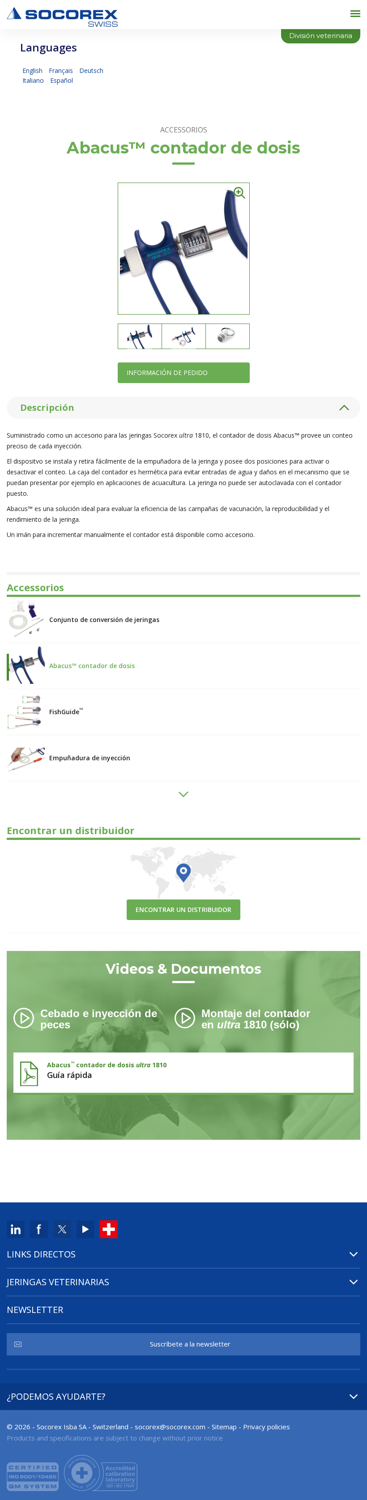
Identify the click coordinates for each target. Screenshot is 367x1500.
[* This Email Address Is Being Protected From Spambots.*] (170, 1426)
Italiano (34, 80)
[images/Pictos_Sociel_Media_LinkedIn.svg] (16, 1228)
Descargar (183, 1070)
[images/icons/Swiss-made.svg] (109, 1228)
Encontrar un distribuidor (183, 909)
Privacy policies (266, 1426)
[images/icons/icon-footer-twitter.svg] (62, 1228)
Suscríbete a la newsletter (190, 1343)
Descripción (47, 407)
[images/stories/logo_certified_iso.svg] (72, 1471)
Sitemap (224, 1426)
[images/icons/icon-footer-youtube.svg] (85, 1228)
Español (61, 80)
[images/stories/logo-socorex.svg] (62, 16)
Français (62, 70)
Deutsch (91, 70)
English (33, 70)
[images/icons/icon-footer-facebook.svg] (39, 1228)
